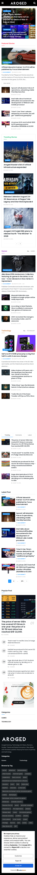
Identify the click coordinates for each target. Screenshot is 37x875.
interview (13, 788)
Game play (25, 784)
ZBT (15, 826)
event (12, 784)
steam (25, 819)
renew (15, 812)
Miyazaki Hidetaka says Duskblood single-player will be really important (23, 297)
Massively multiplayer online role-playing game (17, 791)
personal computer (26, 805)
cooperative (6, 777)
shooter (25, 816)
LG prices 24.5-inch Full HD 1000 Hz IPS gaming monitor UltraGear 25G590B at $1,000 (23, 124)
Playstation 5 (7, 809)
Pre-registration (18, 809)
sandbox (18, 816)
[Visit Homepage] (18, 3)
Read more (7, 83)
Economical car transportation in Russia (15, 781)
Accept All (18, 866)
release (28, 809)
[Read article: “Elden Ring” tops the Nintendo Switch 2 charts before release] (6, 387)
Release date (6, 812)
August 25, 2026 (17, 72)
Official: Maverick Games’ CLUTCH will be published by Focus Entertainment (18, 68)
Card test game (18, 774)
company (28, 774)
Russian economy (8, 816)
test (18, 823)
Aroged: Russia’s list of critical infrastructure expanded (17, 165)
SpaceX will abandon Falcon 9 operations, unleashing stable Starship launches (22, 90)
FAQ (18, 784)
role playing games (25, 812)
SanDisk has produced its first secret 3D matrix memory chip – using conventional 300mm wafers (23, 465)
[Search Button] (34, 3)
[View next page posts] (20, 243)
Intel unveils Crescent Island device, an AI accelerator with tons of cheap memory (15, 34)
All (28, 251)
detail (25, 777)
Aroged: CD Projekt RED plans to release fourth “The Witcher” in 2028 (18, 233)
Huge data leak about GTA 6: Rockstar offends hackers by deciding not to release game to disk (22, 477)
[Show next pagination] (26, 581)
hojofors (5, 788)
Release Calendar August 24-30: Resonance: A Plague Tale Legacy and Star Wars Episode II (18, 199)
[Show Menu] (2, 3)
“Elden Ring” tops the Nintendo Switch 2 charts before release (22, 386)
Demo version (16, 777)
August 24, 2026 (16, 129)
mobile (5, 795)
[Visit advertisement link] (18, 694)
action (4, 770)
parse (16, 805)
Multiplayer (12, 795)
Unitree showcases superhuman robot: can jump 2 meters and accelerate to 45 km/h (21, 673)
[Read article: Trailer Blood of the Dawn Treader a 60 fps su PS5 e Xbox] (6, 396)
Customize (18, 856)
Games (32, 25)
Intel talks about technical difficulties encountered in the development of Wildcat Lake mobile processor (22, 102)
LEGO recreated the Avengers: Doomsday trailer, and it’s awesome (22, 319)
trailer (24, 823)
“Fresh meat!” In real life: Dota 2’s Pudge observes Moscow (22, 454)
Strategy (5, 823)
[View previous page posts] (16, 243)
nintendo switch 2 (16, 802)
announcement (22, 770)
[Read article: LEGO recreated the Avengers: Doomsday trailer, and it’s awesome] (6, 319)
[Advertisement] (18, 416)
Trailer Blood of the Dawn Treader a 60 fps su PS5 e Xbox (22, 395)
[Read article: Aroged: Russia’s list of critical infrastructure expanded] (18, 151)
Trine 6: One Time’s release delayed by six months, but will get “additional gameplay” (22, 114)
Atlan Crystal (6, 774)
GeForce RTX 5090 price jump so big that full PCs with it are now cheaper (18, 355)
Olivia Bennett (7, 72)
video (30, 823)
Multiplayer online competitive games (14, 798)
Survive (12, 823)
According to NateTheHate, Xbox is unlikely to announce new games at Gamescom (22, 308)
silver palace (6, 819)
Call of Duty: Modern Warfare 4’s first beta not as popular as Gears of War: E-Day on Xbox (16, 18)
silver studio (17, 819)
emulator (5, 784)
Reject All (18, 861)
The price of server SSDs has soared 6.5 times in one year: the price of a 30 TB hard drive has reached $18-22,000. (22, 443)
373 (22, 581)
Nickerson (6, 802)
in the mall (21, 788)
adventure (12, 770)
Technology (7, 11)
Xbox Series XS (7, 826)
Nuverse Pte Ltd (7, 805)
